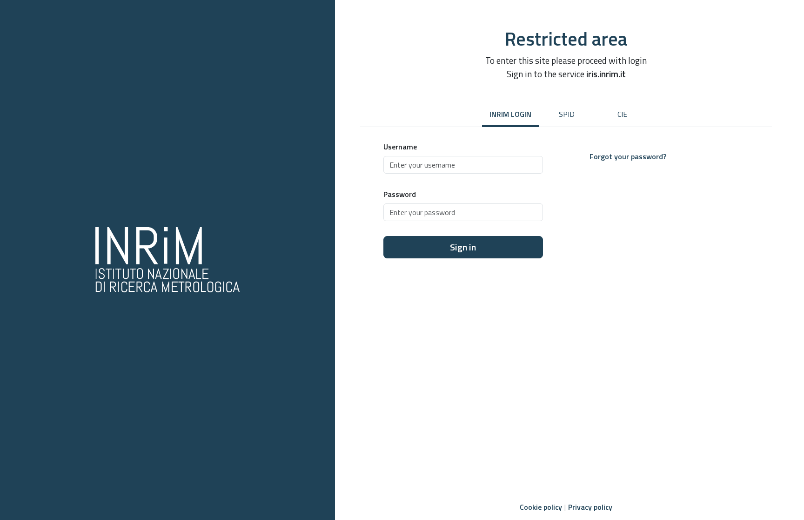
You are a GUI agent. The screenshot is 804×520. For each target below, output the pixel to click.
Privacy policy (590, 507)
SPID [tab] (567, 114)
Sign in (463, 247)
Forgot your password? (628, 156)
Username (400, 146)
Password (399, 194)
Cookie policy (541, 507)
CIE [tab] (622, 114)
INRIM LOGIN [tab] (510, 114)
